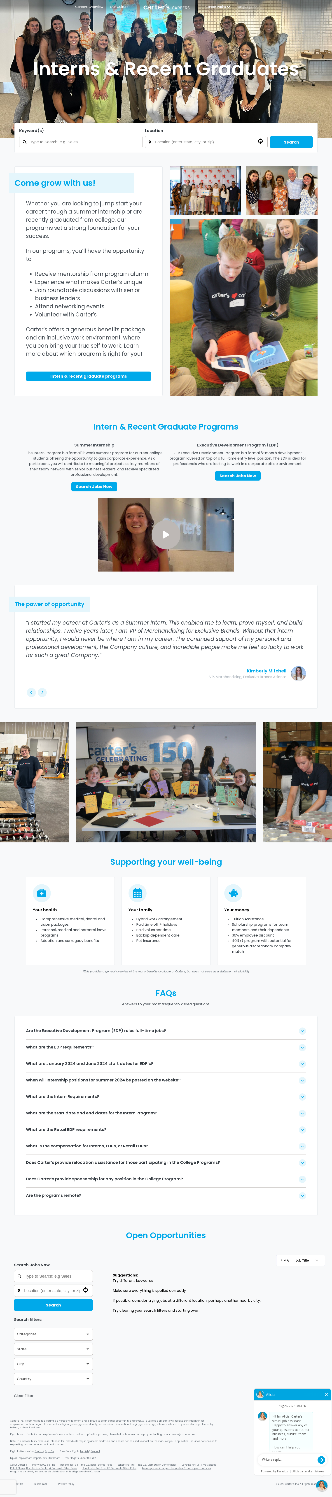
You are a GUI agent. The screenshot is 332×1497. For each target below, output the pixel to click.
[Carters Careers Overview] (167, 6)
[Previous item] (10, 782)
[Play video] (166, 534)
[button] (53, 1334)
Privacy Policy (66, 1484)
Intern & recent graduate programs (88, 376)
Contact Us (16, 1484)
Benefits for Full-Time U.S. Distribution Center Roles (147, 1465)
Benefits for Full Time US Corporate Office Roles (109, 1468)
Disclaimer (40, 1484)
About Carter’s (18, 1465)
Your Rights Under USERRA (80, 1458)
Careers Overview (89, 7)
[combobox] (209, 142)
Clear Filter (24, 1395)
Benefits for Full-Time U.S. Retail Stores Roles (86, 1465)
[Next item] (321, 782)
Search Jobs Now (94, 486)
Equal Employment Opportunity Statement (35, 1458)
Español (49, 1451)
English (39, 1451)
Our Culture (119, 7)
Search (291, 142)
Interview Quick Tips (43, 1465)
